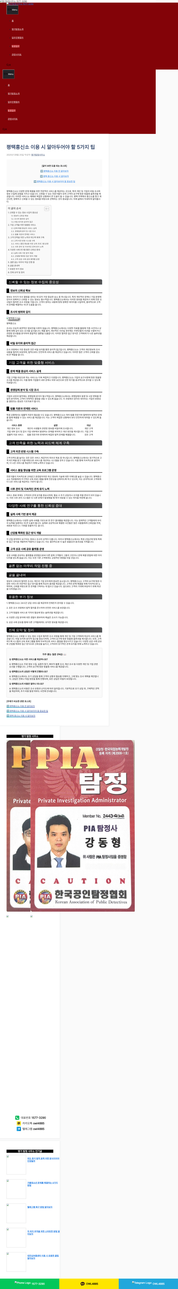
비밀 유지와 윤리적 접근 (23, 222)
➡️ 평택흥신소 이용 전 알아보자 (54, 171)
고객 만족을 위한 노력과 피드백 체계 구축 (27, 237)
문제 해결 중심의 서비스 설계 (25, 228)
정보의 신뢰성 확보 (21, 216)
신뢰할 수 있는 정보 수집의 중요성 (24, 212)
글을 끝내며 (15, 265)
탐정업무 (16, 46)
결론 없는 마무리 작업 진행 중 (22, 262)
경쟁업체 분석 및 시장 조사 (25, 231)
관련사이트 (17, 54)
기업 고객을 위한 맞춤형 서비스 (23, 225)
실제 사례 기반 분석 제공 (23, 253)
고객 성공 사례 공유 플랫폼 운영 (27, 259)
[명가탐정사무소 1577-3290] (20, 4)
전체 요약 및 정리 (17, 272)
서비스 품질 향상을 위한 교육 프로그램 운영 (31, 244)
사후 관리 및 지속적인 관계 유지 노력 (29, 247)
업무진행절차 (17, 37)
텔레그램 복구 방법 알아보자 (39, 1207)
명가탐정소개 (17, 29)
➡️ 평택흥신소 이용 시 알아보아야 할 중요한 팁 (54, 181)
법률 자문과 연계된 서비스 (25, 234)
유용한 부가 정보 (17, 269)
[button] (9, 65)
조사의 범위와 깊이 (21, 219)
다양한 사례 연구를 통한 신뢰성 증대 (25, 250)
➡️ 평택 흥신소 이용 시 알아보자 (54, 176)
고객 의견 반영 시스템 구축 (24, 241)
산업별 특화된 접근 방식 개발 (26, 256)
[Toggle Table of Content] (45, 209)
